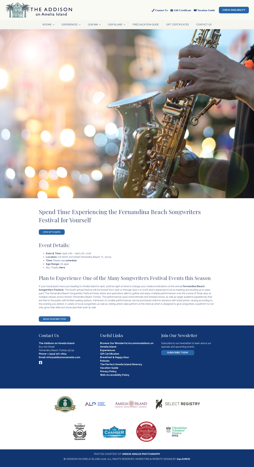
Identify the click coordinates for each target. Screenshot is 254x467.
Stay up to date (51, 232)
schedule (71, 260)
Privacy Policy (108, 371)
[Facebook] (40, 362)
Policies (105, 360)
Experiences (107, 350)
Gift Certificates (177, 24)
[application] (52, 24)
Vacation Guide (109, 367)
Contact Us (204, 24)
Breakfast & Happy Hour (114, 357)
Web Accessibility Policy (114, 375)
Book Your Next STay (54, 319)
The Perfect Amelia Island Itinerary (121, 364)
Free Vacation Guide (146, 24)
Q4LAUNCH (183, 459)
